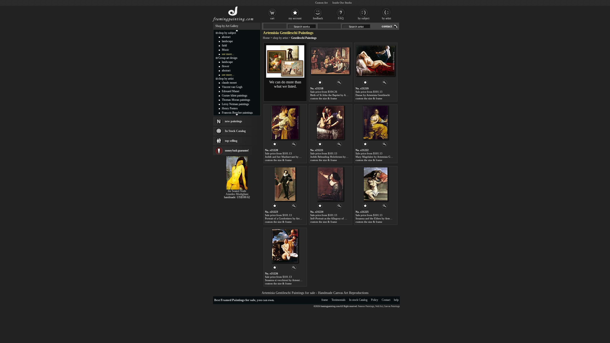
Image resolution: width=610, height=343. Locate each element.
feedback (318, 18)
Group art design (227, 58)
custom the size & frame (323, 98)
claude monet (229, 82)
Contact (386, 300)
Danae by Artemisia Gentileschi (373, 95)
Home (266, 38)
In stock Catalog (358, 300)
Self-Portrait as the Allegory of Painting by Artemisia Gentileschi (345, 218)
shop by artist (280, 38)
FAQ (341, 18)
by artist (386, 18)
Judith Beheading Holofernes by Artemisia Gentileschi (340, 156)
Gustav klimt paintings (234, 95)
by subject (363, 18)
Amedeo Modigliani (237, 194)
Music (225, 49)
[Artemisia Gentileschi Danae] (375, 60)
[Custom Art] (285, 76)
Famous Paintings (366, 306)
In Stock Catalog (235, 131)
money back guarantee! (237, 150)
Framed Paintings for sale (238, 300)
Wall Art (379, 306)
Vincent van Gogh (232, 87)
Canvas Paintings (392, 306)
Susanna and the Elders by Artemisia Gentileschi (382, 218)
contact (387, 26)
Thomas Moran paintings (236, 99)
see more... (228, 54)
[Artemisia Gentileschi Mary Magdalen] (375, 122)
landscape (227, 41)
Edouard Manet (230, 91)
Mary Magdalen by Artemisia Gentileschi (378, 156)
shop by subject (227, 33)
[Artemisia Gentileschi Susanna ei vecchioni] (285, 245)
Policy (374, 300)
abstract (226, 37)
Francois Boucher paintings (237, 112)
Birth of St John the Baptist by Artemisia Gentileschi (338, 95)
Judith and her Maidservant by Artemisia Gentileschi (293, 156)
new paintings (233, 121)
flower (225, 66)
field (224, 45)
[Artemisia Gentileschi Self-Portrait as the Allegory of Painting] (330, 184)
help (396, 300)
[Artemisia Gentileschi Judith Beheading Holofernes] (330, 122)
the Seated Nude (237, 191)
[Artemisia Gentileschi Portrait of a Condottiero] (285, 184)
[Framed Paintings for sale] (233, 21)
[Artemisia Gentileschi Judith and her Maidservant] (285, 122)
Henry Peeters (230, 108)
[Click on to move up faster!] (237, 30)
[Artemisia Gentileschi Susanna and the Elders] (375, 184)
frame (324, 300)
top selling (231, 140)
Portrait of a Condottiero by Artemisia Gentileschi (292, 218)
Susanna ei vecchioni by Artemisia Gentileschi (290, 280)
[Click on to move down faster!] (237, 114)
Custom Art (321, 2)
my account (295, 18)
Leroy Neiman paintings (235, 104)
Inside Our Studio (342, 2)
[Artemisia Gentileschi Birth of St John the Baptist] (330, 60)
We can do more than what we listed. (285, 84)
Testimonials (338, 300)
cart (272, 18)
